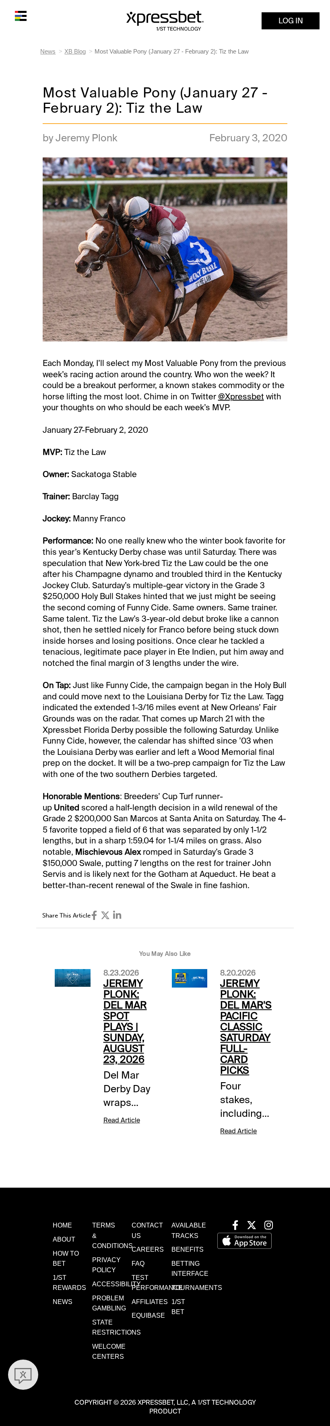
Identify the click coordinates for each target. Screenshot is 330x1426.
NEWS (62, 1301)
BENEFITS (187, 1249)
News (48, 51)
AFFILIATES (150, 1301)
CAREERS (148, 1249)
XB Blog (75, 51)
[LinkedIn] (117, 915)
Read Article (121, 1120)
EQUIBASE (148, 1315)
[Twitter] (105, 915)
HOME (62, 1225)
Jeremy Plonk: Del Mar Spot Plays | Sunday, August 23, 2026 (125, 1021)
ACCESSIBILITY (116, 1284)
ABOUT (64, 1239)
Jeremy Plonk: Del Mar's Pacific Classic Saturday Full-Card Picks (246, 1027)
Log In (290, 20)
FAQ (138, 1263)
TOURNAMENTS (196, 1287)
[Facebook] (94, 915)
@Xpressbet (241, 396)
